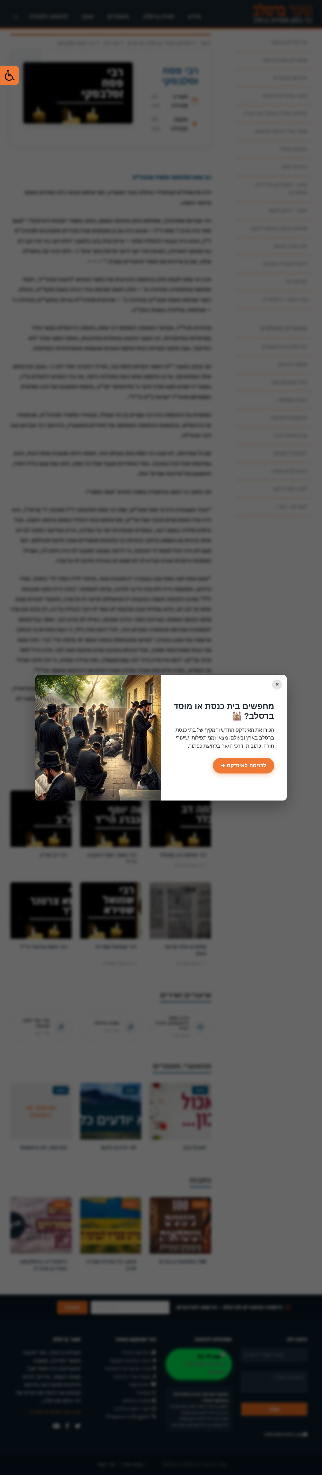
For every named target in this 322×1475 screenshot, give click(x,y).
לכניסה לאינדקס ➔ (243, 765)
